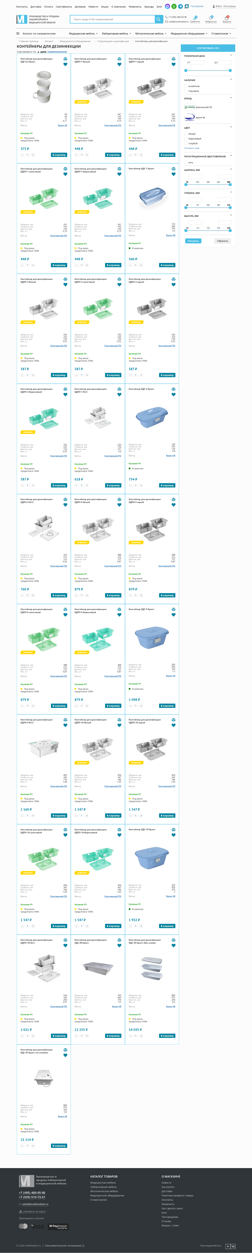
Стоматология (98, 1199)
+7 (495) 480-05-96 (177, 17)
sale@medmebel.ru (177, 21)
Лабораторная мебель (103, 1187)
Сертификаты (64, 6)
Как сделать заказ (172, 1208)
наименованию (57, 51)
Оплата (48, 6)
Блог (159, 6)
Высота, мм (191, 215)
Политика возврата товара (177, 1195)
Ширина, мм (192, 170)
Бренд (187, 98)
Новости (93, 6)
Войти (219, 6)
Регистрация (230, 6)
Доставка (36, 6)
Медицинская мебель (103, 1182)
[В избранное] (65, 64)
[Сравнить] (65, 59)
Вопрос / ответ (170, 1225)
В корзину (59, 154)
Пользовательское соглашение (63, 1245)
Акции (105, 6)
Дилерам (80, 6)
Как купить (168, 1187)
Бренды (149, 6)
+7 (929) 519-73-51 (32, 1197)
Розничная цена (194, 55)
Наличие (189, 80)
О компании (118, 6)
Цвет (187, 127)
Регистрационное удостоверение (205, 156)
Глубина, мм (192, 193)
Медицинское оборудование (107, 1195)
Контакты (22, 6)
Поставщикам (170, 1217)
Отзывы (166, 1221)
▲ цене (41, 51)
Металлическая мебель (104, 1191)
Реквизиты (135, 6)
